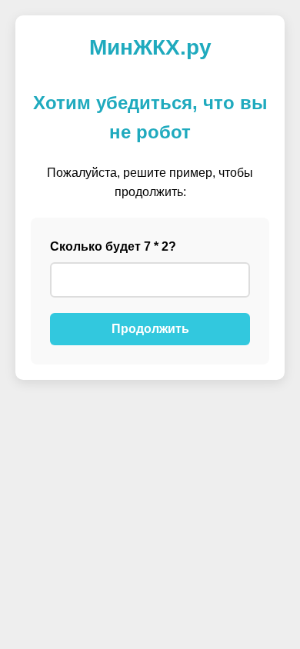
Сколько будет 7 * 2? (113, 246)
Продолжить (150, 328)
